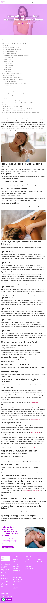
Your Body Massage (10, 91)
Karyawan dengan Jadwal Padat (13, 95)
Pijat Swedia (8, 71)
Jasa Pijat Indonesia (8, 89)
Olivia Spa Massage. (10, 87)
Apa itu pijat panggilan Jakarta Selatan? (14, 107)
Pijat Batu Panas (9, 65)
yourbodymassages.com (36, 448)
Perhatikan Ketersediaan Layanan (13, 49)
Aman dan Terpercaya (11, 81)
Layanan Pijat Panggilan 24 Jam (13, 77)
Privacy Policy (28, 566)
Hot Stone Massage (17, 579)
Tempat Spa (40, 562)
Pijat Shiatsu (8, 67)
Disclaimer (27, 564)
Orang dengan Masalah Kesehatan (14, 101)
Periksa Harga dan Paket (11, 51)
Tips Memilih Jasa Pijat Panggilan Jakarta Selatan (15, 43)
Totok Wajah (16, 564)
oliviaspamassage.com (36, 419)
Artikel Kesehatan (41, 564)
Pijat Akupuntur (16, 573)
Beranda (27, 559)
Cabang (31, 2)
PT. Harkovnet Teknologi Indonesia (38, 594)
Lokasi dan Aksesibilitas (10, 53)
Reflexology (15, 559)
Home (10, 2)
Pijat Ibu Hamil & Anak (16, 584)
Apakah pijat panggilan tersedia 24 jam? (15, 110)
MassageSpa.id (26, 490)
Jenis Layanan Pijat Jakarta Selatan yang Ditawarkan (16, 55)
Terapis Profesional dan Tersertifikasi (14, 79)
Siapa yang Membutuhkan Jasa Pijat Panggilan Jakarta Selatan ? (19, 93)
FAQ (5, 105)
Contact (43, 2)
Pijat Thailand (8, 69)
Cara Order (23, 2)
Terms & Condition (29, 568)
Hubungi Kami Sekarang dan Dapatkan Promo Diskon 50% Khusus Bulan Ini (21, 112)
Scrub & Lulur (16, 566)
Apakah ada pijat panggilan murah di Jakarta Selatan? (18, 108)
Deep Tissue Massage (16, 587)
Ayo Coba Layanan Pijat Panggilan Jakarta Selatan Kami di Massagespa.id (21, 103)
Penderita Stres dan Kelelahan (12, 97)
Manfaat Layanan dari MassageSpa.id (12, 73)
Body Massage (16, 570)
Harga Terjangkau (9, 75)
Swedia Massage (17, 577)
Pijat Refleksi (8, 59)
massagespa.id (34, 402)
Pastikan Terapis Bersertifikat (12, 47)
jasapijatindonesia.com (36, 432)
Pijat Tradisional (9, 57)
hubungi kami (35, 490)
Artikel (36, 2)
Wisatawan (8, 99)
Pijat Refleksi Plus (9, 61)
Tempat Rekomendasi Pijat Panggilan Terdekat (15, 83)
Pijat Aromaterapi (10, 63)
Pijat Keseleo (16, 568)
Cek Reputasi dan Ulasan (11, 45)
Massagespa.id (8, 85)
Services (16, 2)
